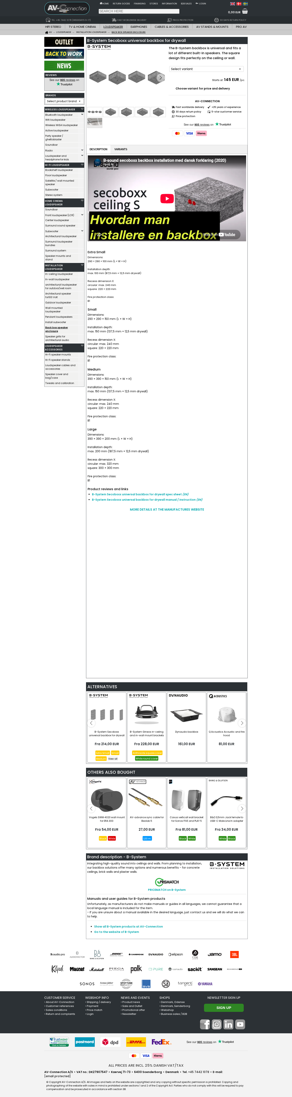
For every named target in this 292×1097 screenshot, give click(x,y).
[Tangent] (185, 984)
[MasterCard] (178, 133)
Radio (49, 150)
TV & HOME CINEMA (82, 27)
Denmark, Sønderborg (175, 1006)
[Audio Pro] (57, 954)
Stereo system (53, 195)
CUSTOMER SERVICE (59, 997)
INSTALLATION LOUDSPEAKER (54, 267)
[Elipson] (175, 954)
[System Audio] (166, 984)
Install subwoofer (55, 322)
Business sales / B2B (174, 1014)
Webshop (167, 1010)
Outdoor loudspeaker (58, 302)
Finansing (140, 3)
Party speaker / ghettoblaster (54, 137)
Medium (101, 758)
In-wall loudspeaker (57, 279)
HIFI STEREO (53, 27)
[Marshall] (97, 969)
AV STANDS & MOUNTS (212, 27)
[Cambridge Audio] (136, 954)
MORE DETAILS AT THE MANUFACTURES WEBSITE (167, 509)
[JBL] (234, 954)
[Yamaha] (205, 984)
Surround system (55, 250)
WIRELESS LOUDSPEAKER (60, 109)
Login (202, 3)
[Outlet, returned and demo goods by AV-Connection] (64, 46)
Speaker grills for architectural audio (57, 338)
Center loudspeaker (57, 220)
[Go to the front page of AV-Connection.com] (101, 3)
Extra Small (102, 753)
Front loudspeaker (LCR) (59, 215)
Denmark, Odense (173, 1002)
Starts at (217, 80)
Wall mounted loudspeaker (54, 309)
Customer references (60, 1006)
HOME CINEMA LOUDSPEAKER (54, 202)
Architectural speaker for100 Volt (58, 295)
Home (105, 3)
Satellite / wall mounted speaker (59, 182)
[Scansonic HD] (234, 969)
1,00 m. (147, 838)
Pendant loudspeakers (59, 317)
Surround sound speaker (60, 225)
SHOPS (165, 997)
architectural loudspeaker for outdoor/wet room (61, 286)
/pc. (242, 80)
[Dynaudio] (156, 954)
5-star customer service (227, 111)
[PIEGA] (116, 969)
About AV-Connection (60, 1002)
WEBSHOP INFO (97, 997)
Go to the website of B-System (116, 932)
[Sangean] (215, 969)
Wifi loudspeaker (55, 119)
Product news (131, 1002)
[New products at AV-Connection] (64, 70)
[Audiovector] (77, 954)
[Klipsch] (57, 969)
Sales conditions (56, 1010)
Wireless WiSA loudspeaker (61, 125)
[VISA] (189, 133)
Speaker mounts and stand (58, 257)
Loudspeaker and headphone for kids (57, 157)
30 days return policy (188, 111)
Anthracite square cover (147, 753)
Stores (154, 3)
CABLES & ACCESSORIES (172, 27)
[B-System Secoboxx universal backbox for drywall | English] (232, 4)
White (111, 838)
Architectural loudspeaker (60, 236)
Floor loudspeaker (56, 175)
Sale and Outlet (132, 1006)
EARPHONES (139, 27)
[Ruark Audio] (175, 969)
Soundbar (51, 144)
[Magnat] (77, 969)
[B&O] (97, 954)
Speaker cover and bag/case (56, 375)
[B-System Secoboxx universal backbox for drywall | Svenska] (245, 4)
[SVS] (146, 984)
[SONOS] (87, 984)
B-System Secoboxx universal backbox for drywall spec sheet (140, 494)
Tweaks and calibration (59, 383)
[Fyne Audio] (195, 954)
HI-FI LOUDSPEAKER (57, 165)
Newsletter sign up (223, 997)
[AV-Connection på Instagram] (217, 1028)
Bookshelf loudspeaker (59, 170)
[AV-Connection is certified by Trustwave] (59, 1042)
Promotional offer (133, 1010)
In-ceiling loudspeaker (59, 274)
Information (169, 3)
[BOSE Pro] (116, 954)
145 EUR (231, 79)
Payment (92, 1006)
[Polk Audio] (136, 969)
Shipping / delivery (99, 1002)
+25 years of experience (226, 107)
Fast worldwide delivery (190, 107)
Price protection (185, 116)
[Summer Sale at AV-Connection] (64, 58)
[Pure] (156, 969)
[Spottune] (126, 984)
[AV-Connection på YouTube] (240, 1028)
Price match (94, 1010)
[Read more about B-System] (99, 50)
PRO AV (241, 27)
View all (112, 758)
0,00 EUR (234, 12)
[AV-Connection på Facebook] (205, 1028)
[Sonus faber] (107, 984)
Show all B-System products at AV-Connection (128, 927)
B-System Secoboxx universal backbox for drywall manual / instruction (147, 500)
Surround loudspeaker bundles (58, 243)
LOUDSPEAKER (113, 27)
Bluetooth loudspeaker (59, 114)
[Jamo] (215, 954)
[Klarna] (201, 133)
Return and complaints (60, 1014)
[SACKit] (195, 969)
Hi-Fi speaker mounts (58, 354)
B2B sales (186, 3)
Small (115, 753)
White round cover (147, 758)
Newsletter (129, 1014)
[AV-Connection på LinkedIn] (228, 1028)
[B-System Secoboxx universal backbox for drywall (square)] (127, 78)
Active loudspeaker (56, 130)
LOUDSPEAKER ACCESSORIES (54, 347)
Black (103, 838)
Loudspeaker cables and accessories (60, 367)
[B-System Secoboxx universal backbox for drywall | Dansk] (239, 4)
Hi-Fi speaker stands (57, 360)
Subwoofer (51, 189)
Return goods (121, 3)
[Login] (197, 3)
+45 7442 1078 (198, 1072)
